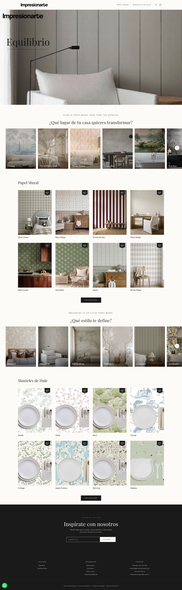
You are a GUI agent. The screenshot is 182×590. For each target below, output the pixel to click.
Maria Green (23, 290)
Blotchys (96, 488)
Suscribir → (108, 539)
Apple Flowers (61, 488)
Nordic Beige (135, 290)
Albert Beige (135, 237)
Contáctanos (90, 568)
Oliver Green (23, 237)
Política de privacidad (98, 586)
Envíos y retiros (90, 571)
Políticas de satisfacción (91, 574)
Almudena (59, 290)
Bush (95, 435)
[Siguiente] (177, 148)
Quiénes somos (90, 565)
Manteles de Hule (33, 380)
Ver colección (91, 300)
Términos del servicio (112, 586)
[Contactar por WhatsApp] (4, 585)
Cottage (21, 488)
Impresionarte (71, 586)
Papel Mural (28, 182)
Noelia (20, 435)
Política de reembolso (84, 586)
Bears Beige (60, 237)
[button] (124, 5)
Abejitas (133, 488)
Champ (133, 435)
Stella (57, 435)
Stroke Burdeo (99, 237)
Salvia (95, 290)
